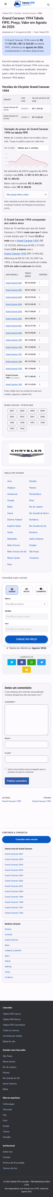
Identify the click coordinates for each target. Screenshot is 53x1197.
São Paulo (34, 551)
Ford (5, 1120)
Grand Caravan (29, 13)
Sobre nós (7, 1152)
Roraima (33, 532)
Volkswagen (8, 1104)
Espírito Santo (14, 526)
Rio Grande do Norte (39, 513)
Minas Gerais (13, 558)
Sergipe (32, 545)
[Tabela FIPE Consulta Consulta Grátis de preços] (26, 4)
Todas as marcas (11, 1030)
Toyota (6, 1131)
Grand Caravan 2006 (14, 290)
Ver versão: (9, 148)
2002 (22, 417)
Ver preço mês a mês (18, 194)
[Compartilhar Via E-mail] (26, 670)
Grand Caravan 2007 (14, 283)
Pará (9, 564)
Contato (6, 1157)
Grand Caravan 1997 (14, 354)
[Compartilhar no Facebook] (21, 662)
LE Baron (9, 977)
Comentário (10, 702)
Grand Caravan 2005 (14, 297)
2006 (22, 411)
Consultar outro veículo (26, 839)
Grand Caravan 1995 (15, 253)
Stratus (8, 929)
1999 (12, 422)
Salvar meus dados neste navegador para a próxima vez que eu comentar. (27, 770)
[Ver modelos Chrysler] (26, 453)
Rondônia (33, 519)
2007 (12, 411)
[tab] (12, 590)
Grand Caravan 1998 (14, 347)
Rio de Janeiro (36, 507)
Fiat (4, 1115)
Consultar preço (26, 639)
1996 (42, 422)
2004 (42, 411)
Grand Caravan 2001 (14, 326)
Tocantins (34, 558)
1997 (32, 422)
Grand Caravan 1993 (28, 240)
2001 (32, 417)
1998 (22, 422)
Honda (6, 1126)
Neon (7, 945)
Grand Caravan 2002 (14, 319)
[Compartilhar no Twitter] (11, 662)
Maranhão (12, 538)
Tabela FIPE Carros (12, 1014)
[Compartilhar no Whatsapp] (31, 662)
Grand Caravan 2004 (14, 304)
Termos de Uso (10, 1168)
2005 (32, 411)
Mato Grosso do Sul (17, 551)
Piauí (31, 500)
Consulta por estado (12, 1036)
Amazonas (12, 494)
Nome (8, 738)
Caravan (8, 934)
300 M (7, 961)
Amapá (10, 500)
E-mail (8, 753)
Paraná (32, 487)
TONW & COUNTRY (13, 950)
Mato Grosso (13, 545)
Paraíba (32, 481)
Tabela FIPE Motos (12, 1019)
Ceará (10, 513)
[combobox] (26, 604)
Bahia (10, 507)
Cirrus (7, 972)
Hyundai (6, 1137)
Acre (9, 481)
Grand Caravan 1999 (14, 340)
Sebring (8, 966)
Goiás (10, 532)
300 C (7, 956)
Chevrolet (7, 1109)
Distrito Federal (14, 519)
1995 (12, 428)
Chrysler (17, 13)
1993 (22, 428)
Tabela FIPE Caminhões (14, 1025)
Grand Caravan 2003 (14, 311)
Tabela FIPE (7, 13)
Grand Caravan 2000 (14, 333)
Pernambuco (35, 494)
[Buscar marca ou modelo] (48, 4)
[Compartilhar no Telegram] (41, 662)
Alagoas (11, 487)
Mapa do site (9, 1041)
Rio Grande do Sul (37, 526)
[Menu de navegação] (5, 4)
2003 (12, 417)
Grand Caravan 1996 (14, 361)
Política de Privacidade (13, 1163)
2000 (42, 417)
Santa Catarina (36, 538)
